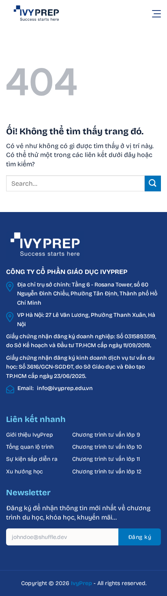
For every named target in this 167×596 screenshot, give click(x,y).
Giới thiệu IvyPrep (29, 434)
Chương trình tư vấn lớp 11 (106, 459)
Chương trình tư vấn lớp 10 (107, 446)
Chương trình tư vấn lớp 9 (107, 434)
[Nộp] (153, 183)
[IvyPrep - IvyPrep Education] (46, 13)
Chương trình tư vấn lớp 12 (106, 471)
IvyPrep (81, 583)
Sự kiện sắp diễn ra (32, 459)
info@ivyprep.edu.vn (65, 388)
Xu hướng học (24, 471)
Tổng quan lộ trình (30, 446)
